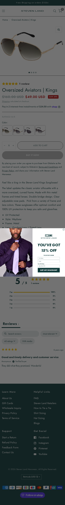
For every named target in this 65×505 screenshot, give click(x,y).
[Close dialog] (64, 230)
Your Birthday (41, 264)
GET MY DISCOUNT (48, 270)
